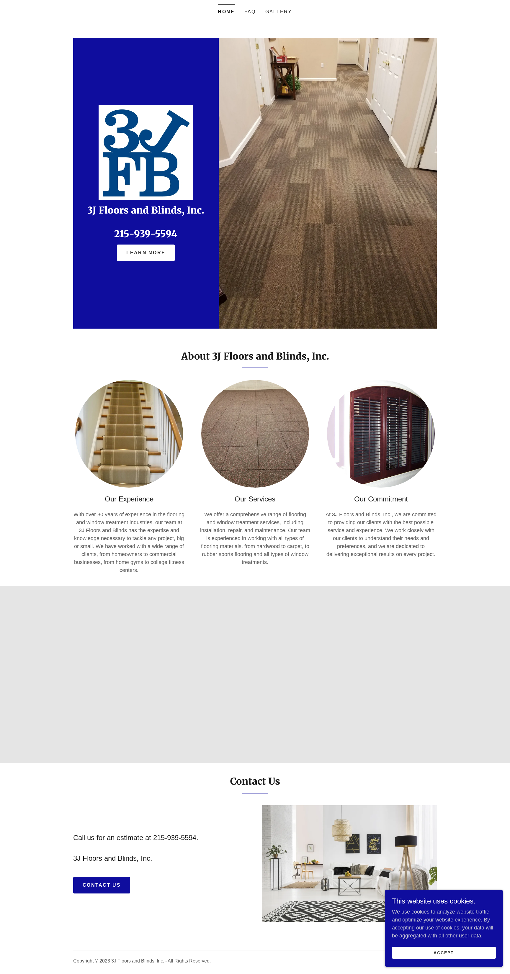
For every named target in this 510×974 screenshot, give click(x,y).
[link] (146, 152)
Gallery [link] (278, 11)
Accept (444, 952)
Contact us (102, 885)
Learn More (145, 252)
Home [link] (226, 11)
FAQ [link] (250, 11)
